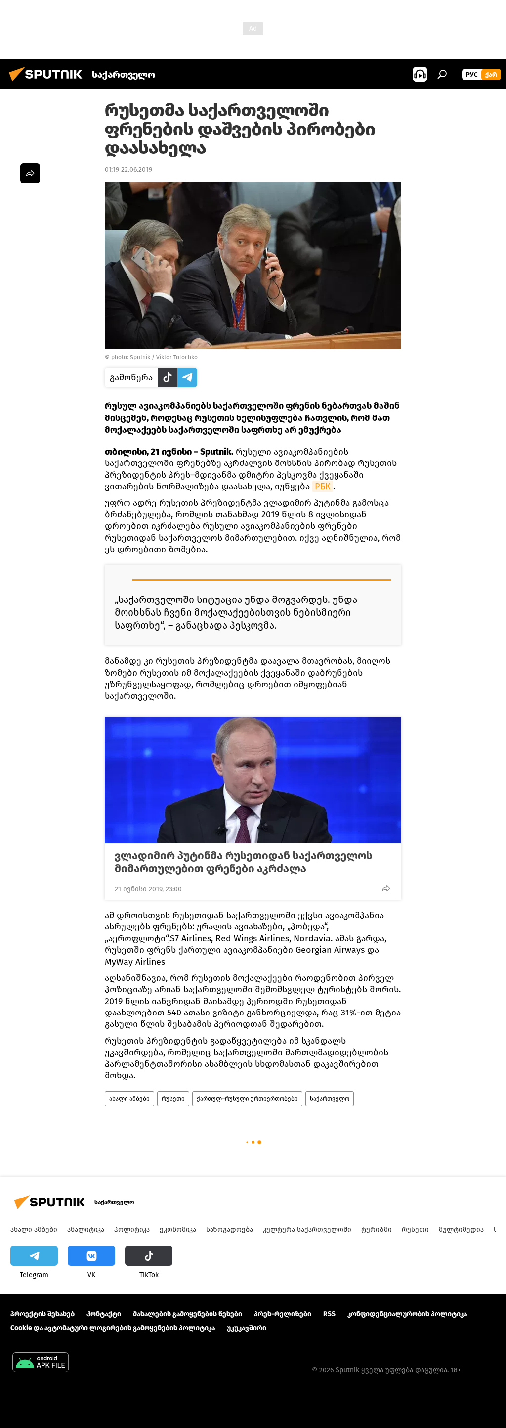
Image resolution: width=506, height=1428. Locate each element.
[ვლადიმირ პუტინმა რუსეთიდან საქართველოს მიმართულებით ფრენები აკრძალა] (253, 780)
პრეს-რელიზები (282, 1314)
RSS (329, 1314)
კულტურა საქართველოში (307, 1229)
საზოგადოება (229, 1229)
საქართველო (329, 1098)
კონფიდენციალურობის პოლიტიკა (407, 1314)
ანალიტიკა (85, 1229)
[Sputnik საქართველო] (48, 83)
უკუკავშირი (246, 1328)
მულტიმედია (461, 1229)
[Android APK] (40, 1363)
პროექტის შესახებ (42, 1314)
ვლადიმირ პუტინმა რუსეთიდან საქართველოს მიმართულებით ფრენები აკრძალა (244, 862)
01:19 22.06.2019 (128, 169)
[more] (386, 888)
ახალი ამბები (129, 1098)
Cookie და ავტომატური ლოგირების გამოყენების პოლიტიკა (112, 1328)
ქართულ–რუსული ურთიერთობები (247, 1098)
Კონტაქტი (103, 1314)
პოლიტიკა (132, 1229)
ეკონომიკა (178, 1229)
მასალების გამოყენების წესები (187, 1314)
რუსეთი (173, 1098)
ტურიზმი (376, 1229)
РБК (323, 486)
